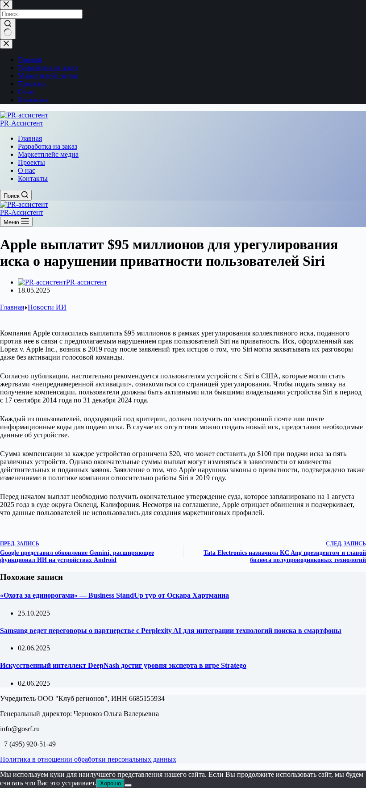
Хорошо (110, 783)
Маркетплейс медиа (48, 154)
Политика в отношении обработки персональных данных (88, 759)
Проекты (31, 162)
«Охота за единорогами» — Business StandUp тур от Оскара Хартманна (114, 595)
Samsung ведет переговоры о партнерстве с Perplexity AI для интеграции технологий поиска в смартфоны (170, 630)
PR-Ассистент (21, 123)
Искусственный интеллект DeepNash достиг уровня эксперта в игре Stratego (123, 665)
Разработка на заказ (47, 146)
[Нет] (128, 785)
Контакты (33, 178)
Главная (30, 138)
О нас (26, 170)
